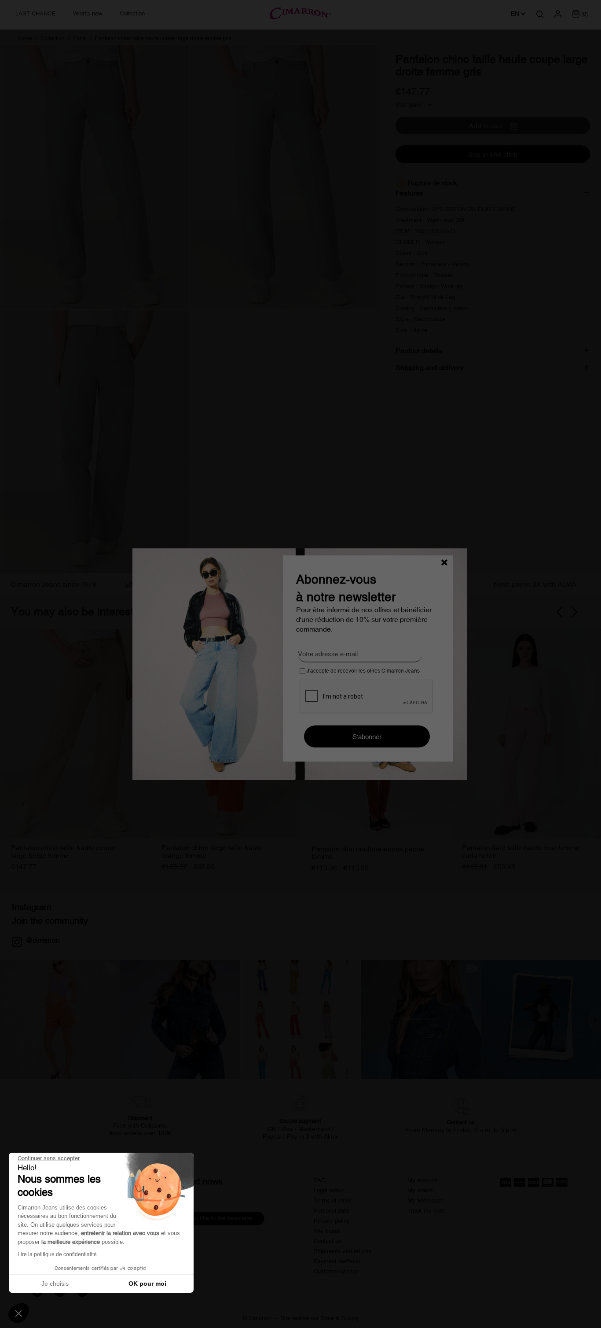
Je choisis (55, 1283)
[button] (18, 1313)
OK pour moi (147, 1283)
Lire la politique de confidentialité (57, 1254)
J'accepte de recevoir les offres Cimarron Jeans (362, 671)
